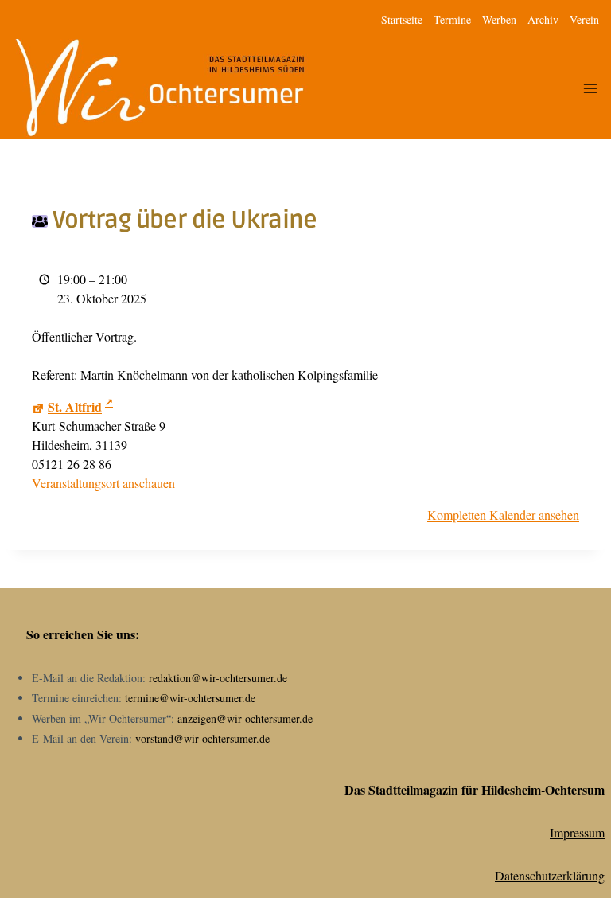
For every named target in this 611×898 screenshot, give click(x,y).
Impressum (577, 832)
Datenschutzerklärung (550, 875)
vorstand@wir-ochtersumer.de (202, 738)
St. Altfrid (75, 406)
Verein (584, 19)
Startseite (401, 19)
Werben (499, 19)
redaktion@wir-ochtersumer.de (218, 677)
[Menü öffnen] (590, 88)
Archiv (542, 19)
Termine (452, 19)
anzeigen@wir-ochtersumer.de (245, 718)
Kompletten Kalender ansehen (503, 514)
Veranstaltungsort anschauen (103, 482)
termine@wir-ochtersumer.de (190, 697)
